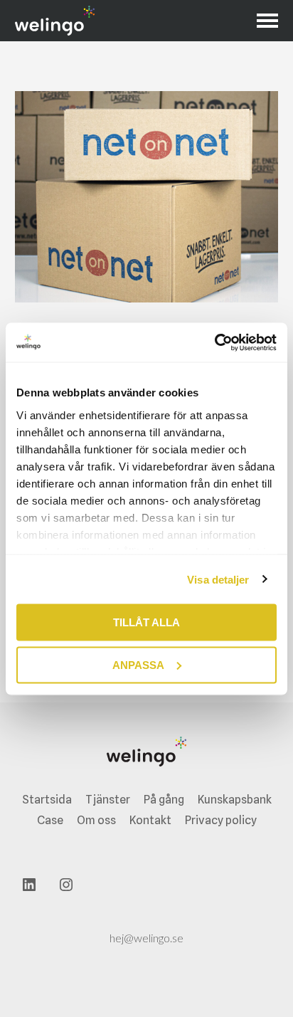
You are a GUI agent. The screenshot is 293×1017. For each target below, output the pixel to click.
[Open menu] (267, 21)
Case (50, 820)
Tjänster (107, 799)
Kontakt (150, 820)
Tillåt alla (146, 622)
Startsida (47, 799)
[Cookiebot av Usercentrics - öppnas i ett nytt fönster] (214, 342)
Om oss (96, 820)
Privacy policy (221, 820)
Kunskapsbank (235, 799)
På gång (164, 799)
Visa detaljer (218, 579)
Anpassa (138, 664)
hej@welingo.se (146, 937)
